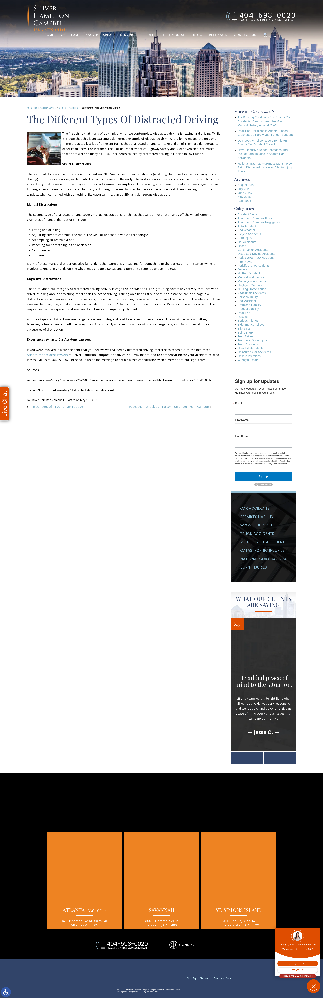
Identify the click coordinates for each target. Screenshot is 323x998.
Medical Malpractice (251, 277)
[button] (247, 758)
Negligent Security (250, 285)
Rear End (244, 313)
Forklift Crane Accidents (254, 265)
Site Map (192, 978)
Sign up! (263, 476)
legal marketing (127, 992)
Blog (197, 35)
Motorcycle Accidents (252, 281)
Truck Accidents (248, 344)
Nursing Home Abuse (252, 289)
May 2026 (244, 196)
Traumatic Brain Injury (252, 340)
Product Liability (248, 309)
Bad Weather (246, 230)
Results (149, 35)
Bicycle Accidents (249, 234)
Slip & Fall (244, 328)
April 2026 (244, 200)
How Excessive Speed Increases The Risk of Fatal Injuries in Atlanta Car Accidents (263, 154)
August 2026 (246, 185)
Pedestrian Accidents (252, 293)
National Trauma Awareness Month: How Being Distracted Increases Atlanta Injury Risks (265, 167)
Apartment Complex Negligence (259, 222)
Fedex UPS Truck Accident (256, 257)
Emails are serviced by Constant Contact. (270, 463)
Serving (127, 35)
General (243, 269)
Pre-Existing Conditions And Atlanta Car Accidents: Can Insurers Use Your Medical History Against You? (264, 121)
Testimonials (175, 35)
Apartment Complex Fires (255, 218)
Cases (242, 246)
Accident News (248, 214)
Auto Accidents (248, 226)
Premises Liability (249, 305)
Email (238, 403)
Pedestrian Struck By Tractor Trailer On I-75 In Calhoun (169, 407)
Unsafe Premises (249, 356)
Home (49, 35)
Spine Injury (246, 332)
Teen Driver (245, 336)
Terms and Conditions (225, 978)
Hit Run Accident (249, 273)
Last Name (241, 436)
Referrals (218, 35)
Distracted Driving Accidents (256, 253)
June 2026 (245, 193)
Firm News (245, 261)
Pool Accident (247, 301)
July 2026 (244, 189)
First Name (242, 420)
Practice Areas (99, 35)
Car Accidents (71, 107)
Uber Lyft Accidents (250, 348)
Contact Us (245, 35)
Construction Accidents (253, 249)
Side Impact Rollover (251, 324)
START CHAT (297, 964)
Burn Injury (245, 238)
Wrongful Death (248, 360)
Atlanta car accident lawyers (47, 355)
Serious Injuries (248, 320)
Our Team (69, 35)
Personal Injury (248, 297)
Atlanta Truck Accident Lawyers (41, 107)
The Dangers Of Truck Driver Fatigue (56, 407)
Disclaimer (205, 978)
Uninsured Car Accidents (254, 352)
